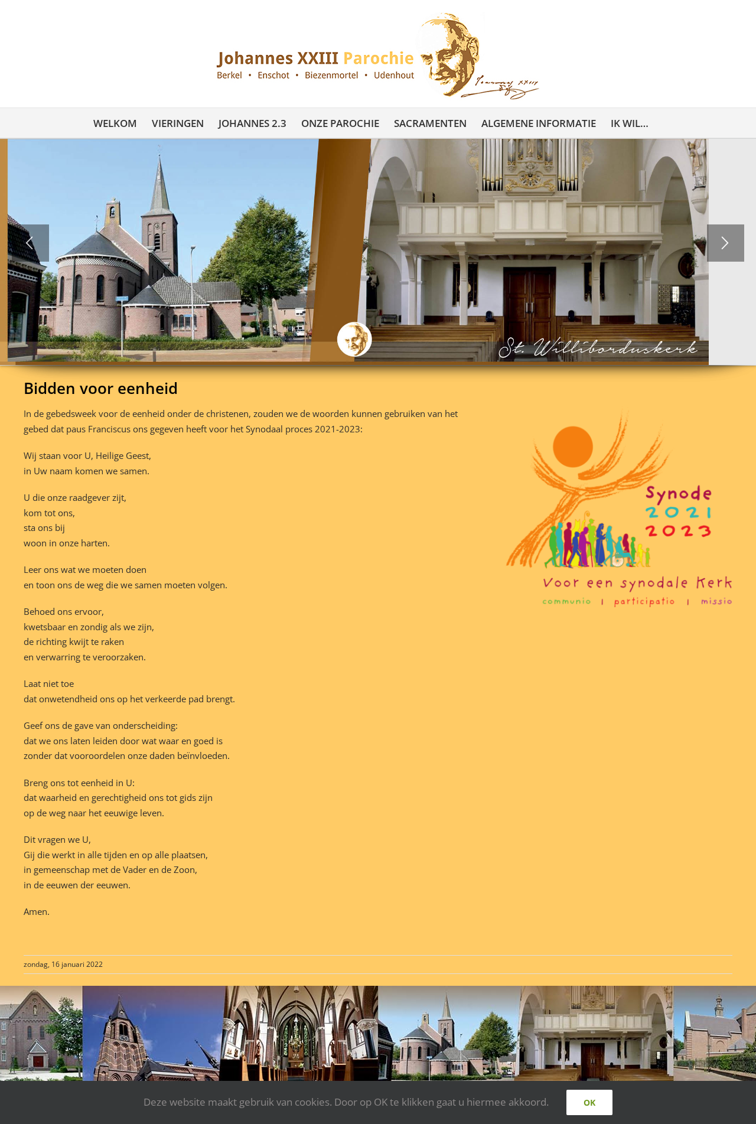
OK (589, 1102)
